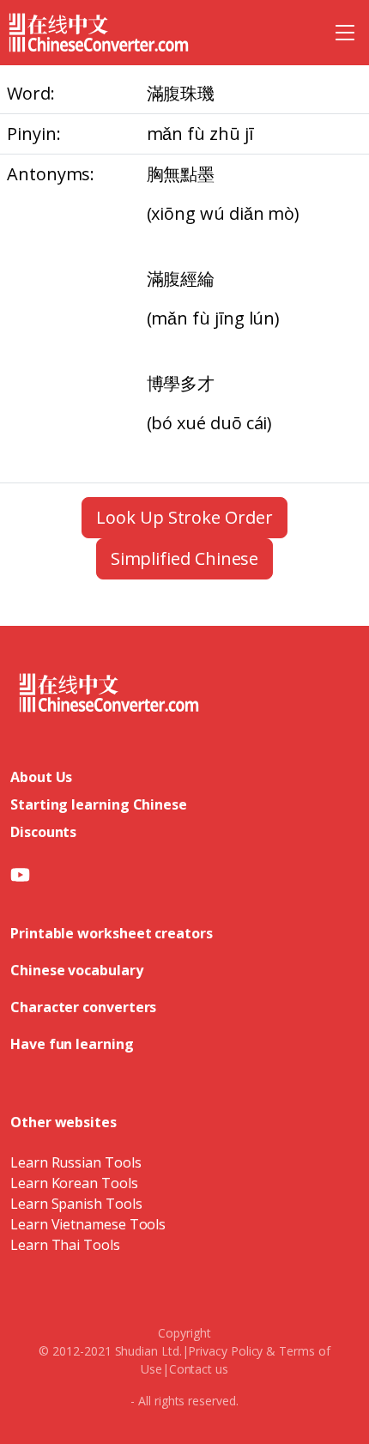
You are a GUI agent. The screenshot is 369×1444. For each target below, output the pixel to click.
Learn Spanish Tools (76, 1203)
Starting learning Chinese (98, 804)
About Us (41, 777)
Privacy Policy (225, 1351)
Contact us (198, 1369)
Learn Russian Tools (75, 1162)
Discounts (43, 831)
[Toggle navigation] (345, 32)
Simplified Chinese (185, 558)
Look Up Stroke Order (184, 517)
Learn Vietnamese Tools (88, 1224)
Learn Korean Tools (74, 1183)
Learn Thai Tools (65, 1244)
